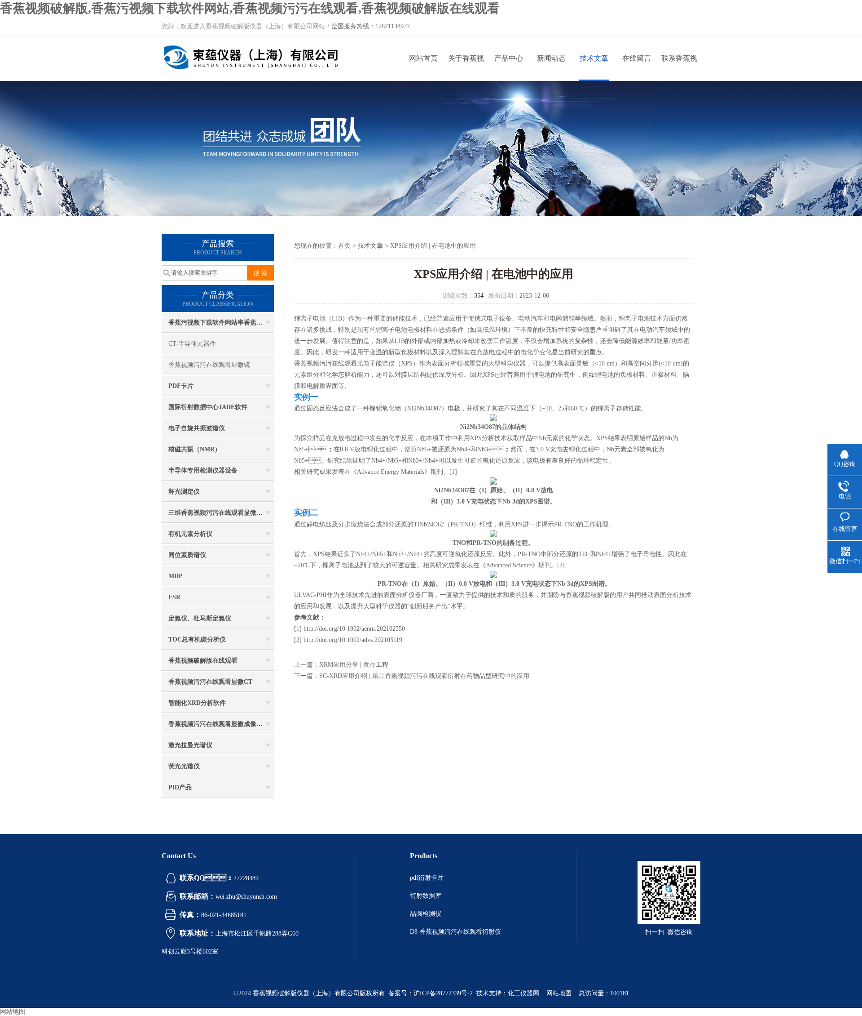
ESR (174, 597)
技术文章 (594, 58)
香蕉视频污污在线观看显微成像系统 (218, 724)
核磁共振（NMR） (194, 449)
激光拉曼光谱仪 (190, 745)
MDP (175, 576)
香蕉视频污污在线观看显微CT (210, 681)
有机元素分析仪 (190, 533)
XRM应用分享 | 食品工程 (353, 664)
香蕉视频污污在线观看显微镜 (209, 364)
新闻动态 (551, 58)
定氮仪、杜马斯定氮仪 (199, 618)
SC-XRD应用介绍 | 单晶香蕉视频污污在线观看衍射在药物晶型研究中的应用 (424, 676)
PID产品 (180, 787)
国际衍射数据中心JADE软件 (207, 407)
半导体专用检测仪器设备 (202, 470)
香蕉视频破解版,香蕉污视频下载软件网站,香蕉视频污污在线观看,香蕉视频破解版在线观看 (250, 8)
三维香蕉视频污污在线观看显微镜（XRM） (221, 512)
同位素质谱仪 (187, 555)
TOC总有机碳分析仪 (197, 639)
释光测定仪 (184, 491)
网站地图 (559, 993)
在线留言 (636, 58)
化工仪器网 (523, 993)
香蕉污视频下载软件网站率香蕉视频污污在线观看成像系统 (221, 322)
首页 (344, 245)
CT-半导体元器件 (192, 343)
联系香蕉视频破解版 (679, 67)
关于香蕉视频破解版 (466, 67)
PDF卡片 (181, 386)
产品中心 (508, 58)
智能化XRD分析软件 (197, 703)
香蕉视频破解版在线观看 (202, 660)
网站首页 (423, 58)
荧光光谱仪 (184, 766)
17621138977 (392, 26)
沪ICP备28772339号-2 (443, 993)
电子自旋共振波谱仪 (196, 428)
